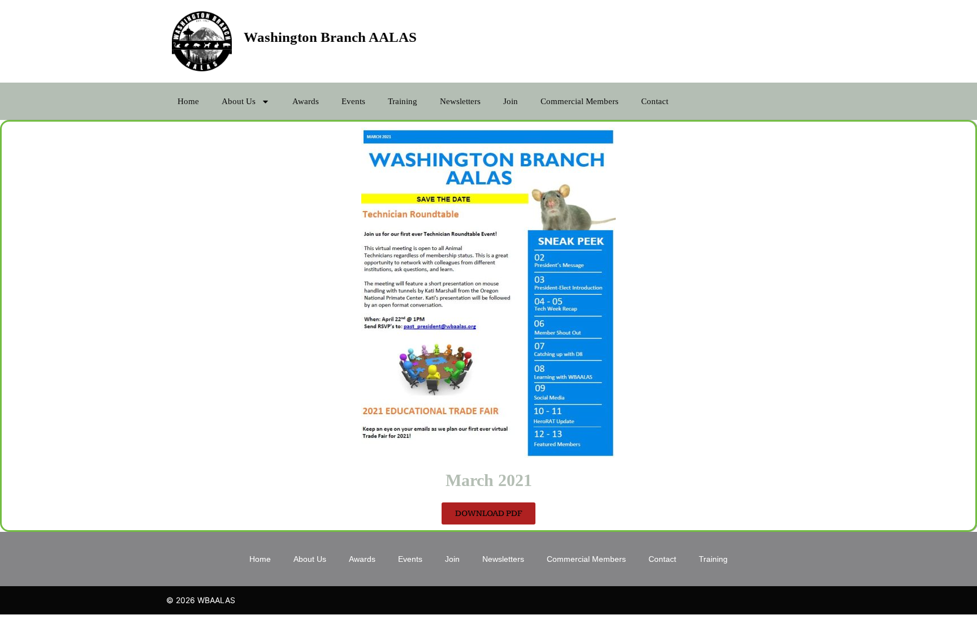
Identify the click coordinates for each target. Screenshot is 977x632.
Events (353, 101)
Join (510, 101)
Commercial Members (580, 101)
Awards (305, 101)
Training (402, 101)
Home (188, 101)
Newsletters (460, 101)
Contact (654, 101)
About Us (239, 101)
